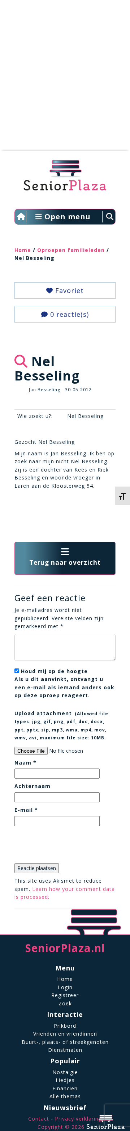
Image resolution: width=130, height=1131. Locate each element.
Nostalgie (65, 1072)
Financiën (65, 1088)
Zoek (65, 1003)
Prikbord (65, 1025)
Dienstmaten (65, 1049)
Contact (38, 1118)
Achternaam (32, 786)
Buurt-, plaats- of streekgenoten (65, 1041)
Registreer (65, 995)
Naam (25, 762)
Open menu (66, 216)
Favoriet (68, 290)
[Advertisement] (65, 79)
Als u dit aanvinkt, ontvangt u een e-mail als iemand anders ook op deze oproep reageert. (64, 683)
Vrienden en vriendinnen (65, 1033)
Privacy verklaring (78, 1118)
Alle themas (65, 1096)
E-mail (26, 809)
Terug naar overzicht (65, 562)
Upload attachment (61, 725)
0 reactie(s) (68, 314)
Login (65, 987)
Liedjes (65, 1080)
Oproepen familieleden (71, 250)
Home (22, 250)
